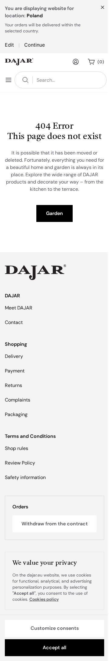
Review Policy (20, 463)
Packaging (16, 414)
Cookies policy (44, 599)
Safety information (25, 477)
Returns (13, 385)
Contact (14, 322)
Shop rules (16, 448)
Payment (15, 371)
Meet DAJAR (18, 308)
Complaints (17, 400)
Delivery (14, 356)
